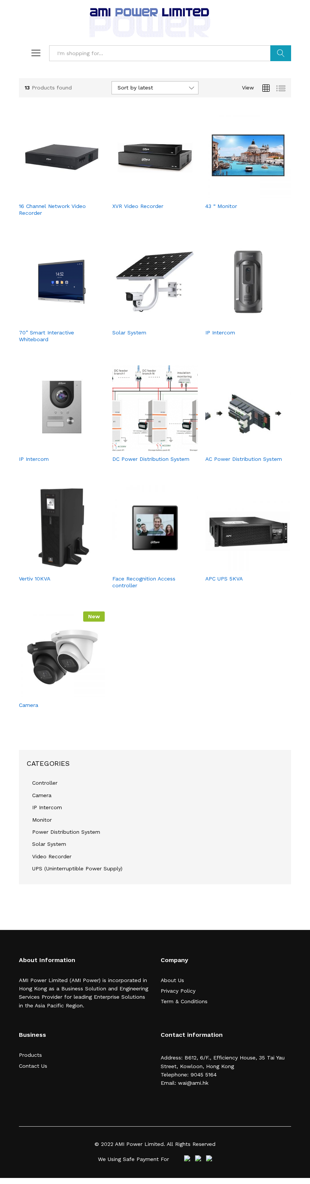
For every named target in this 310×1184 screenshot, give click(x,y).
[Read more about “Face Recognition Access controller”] (146, 566)
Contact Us (33, 1066)
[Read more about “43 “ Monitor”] (239, 193)
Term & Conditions (184, 1001)
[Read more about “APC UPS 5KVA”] (239, 566)
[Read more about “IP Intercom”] (239, 320)
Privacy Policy (178, 991)
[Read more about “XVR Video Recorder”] (146, 193)
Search (280, 53)
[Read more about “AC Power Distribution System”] (239, 446)
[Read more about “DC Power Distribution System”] (146, 446)
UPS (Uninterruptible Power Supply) (77, 868)
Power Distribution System (66, 832)
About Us (172, 980)
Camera (41, 795)
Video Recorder (51, 856)
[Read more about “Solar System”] (146, 320)
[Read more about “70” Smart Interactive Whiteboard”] (52, 320)
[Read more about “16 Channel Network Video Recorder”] (52, 193)
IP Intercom (47, 807)
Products (30, 1055)
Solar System (49, 844)
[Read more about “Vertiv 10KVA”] (52, 566)
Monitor (42, 820)
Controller (44, 783)
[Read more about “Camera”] (52, 692)
